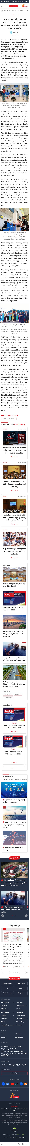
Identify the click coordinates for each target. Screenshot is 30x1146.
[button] (25, 767)
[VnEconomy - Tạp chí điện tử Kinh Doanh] (14, 978)
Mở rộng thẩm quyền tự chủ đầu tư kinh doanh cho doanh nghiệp (14, 659)
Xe (22, 1)
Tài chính (20, 10)
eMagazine (25, 779)
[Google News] (23, 1144)
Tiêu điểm (7, 10)
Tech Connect (7, 993)
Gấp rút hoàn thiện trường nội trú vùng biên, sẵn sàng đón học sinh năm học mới (14, 882)
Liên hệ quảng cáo (14, 1073)
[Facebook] (3, 1084)
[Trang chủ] (2, 11)
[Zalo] (21, 1084)
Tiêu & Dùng (16, 1)
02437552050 (7, 1069)
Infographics (17, 779)
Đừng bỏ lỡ (7, 705)
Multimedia (8, 777)
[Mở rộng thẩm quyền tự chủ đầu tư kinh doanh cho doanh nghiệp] (13, 898)
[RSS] (25, 1084)
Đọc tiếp (6, 565)
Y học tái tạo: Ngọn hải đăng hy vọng (14, 849)
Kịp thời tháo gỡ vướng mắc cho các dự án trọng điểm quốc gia (14, 551)
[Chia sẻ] (27, 1144)
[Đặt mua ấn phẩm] (24, 5)
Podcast (10, 779)
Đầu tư (14, 10)
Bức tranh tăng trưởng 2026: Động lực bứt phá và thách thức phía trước (14, 634)
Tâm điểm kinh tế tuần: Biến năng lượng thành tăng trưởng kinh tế (14, 825)
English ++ (21, 993)
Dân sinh (5, 462)
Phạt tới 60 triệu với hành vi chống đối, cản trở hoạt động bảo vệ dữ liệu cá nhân (14, 450)
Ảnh (2, 1034)
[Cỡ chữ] (19, 1144)
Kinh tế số (5, 429)
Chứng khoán (5, 1)
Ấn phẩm (14, 723)
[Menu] (2, 1144)
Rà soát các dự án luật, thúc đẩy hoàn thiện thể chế (14, 585)
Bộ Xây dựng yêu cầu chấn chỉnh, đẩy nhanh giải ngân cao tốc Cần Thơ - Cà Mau (14, 684)
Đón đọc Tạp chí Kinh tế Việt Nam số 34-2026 (13, 609)
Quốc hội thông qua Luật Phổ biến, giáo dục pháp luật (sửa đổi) (14, 484)
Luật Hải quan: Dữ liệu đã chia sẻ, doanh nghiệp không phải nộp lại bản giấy (14, 517)
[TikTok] (16, 1084)
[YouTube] (12, 1084)
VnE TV (27, 1)
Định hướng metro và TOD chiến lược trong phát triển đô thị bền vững (12, 947)
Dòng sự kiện (14, 926)
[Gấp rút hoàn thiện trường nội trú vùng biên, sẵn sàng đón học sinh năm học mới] (14, 870)
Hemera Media (21, 1135)
